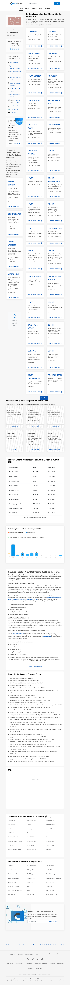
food (36, 599)
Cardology (30, 874)
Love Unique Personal (14, 870)
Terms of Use (9, 963)
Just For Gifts (30, 894)
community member (18, 633)
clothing (22, 599)
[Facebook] (28, 959)
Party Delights (50, 820)
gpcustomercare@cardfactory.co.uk (15, 67)
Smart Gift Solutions (14, 886)
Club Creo (10, 845)
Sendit (29, 886)
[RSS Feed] (42, 959)
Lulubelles (48, 833)
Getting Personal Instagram (15, 84)
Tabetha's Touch (50, 882)
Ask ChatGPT (14, 106)
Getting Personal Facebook (15, 73)
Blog (40, 8)
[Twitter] (33, 959)
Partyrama (49, 886)
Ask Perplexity (15, 109)
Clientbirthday (50, 845)
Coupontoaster (10, 30)
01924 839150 (14, 62)
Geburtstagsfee (31, 849)
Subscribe (52, 921)
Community (47, 8)
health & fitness (15, 599)
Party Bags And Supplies (15, 890)
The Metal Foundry (13, 837)
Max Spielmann (50, 890)
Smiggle (29, 824)
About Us (12, 954)
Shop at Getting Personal (35, 667)
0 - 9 (62, 945)
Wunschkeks (30, 845)
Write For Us (39, 968)
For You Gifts (49, 870)
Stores (27, 8)
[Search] (57, 3)
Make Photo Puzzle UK (14, 849)
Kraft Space (11, 894)
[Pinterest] (38, 959)
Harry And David (31, 820)
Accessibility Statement (41, 963)
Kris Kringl (10, 833)
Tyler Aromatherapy (13, 878)
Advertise (52, 963)
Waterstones (11, 824)
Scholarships (60, 963)
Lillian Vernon (11, 820)
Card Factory (11, 829)
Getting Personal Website (15, 96)
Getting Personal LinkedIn (15, 90)
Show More (43, 397)
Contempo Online (13, 874)
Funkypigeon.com (32, 829)
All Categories (29, 954)
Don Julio (29, 833)
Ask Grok (13, 112)
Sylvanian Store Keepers (15, 841)
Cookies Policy (28, 963)
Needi (28, 890)
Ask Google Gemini (17, 101)
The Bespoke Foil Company (53, 878)
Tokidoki (48, 837)
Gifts (18, 30)
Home (21, 8)
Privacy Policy (19, 963)
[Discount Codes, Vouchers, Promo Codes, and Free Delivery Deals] (16, 3)
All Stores (20, 954)
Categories (34, 8)
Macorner (48, 849)
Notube (49, 974)
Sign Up (16, 143)
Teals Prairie (30, 882)
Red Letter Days (50, 824)
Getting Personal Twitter (15, 79)
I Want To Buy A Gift (51, 894)
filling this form (47, 636)
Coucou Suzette (31, 841)
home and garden (52, 597)
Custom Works (50, 829)
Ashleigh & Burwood (32, 870)
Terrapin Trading (50, 874)
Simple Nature (50, 841)
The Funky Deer (31, 878)
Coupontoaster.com (28, 974)
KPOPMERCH (30, 837)
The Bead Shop (12, 882)
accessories (30, 599)
